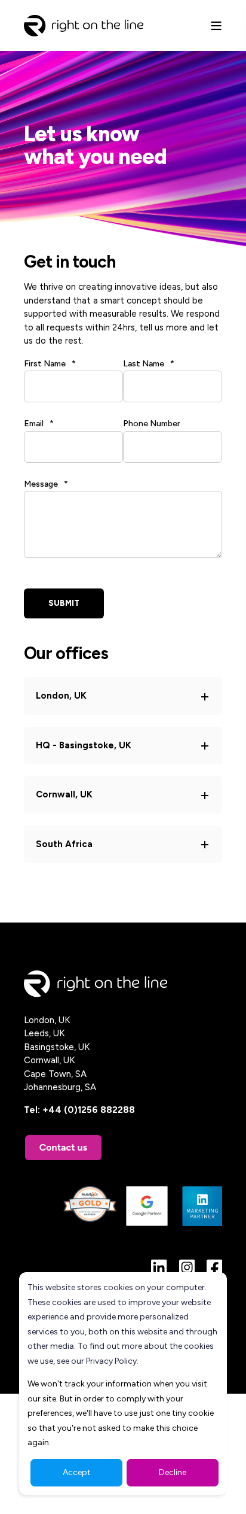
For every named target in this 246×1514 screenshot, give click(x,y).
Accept (77, 1472)
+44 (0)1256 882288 (88, 1110)
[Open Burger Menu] (216, 26)
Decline (172, 1472)
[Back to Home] (83, 25)
